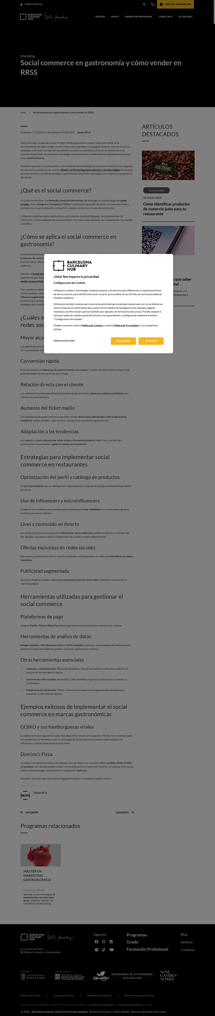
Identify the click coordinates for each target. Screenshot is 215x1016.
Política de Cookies (92, 325)
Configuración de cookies (64, 341)
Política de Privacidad (126, 325)
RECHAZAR (123, 341)
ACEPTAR (151, 341)
